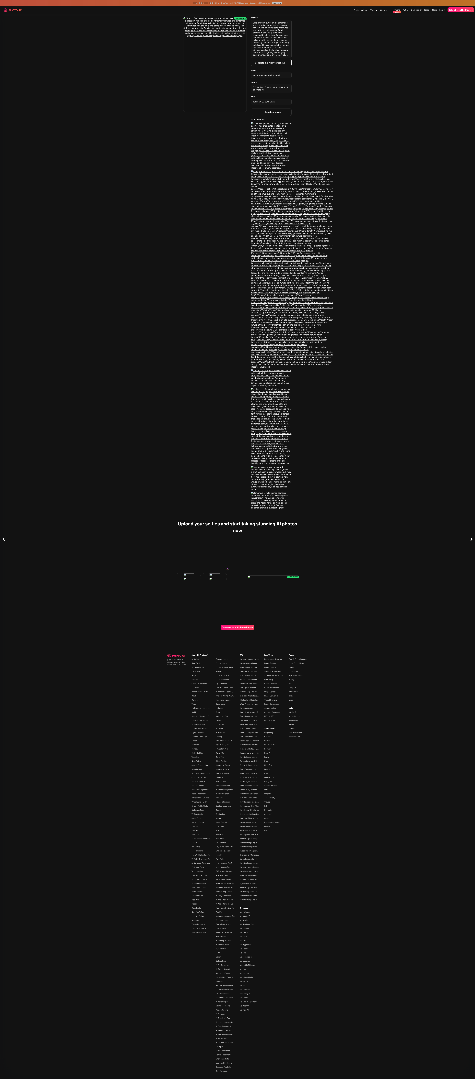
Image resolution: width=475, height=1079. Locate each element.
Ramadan (219, 834)
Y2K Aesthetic (197, 814)
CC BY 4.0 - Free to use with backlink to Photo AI (270, 88)
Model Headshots (198, 794)
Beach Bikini (221, 936)
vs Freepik (244, 949)
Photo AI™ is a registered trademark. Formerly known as (176, 660)
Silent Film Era (221, 761)
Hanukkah (220, 838)
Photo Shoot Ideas (296, 663)
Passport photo (222, 1010)
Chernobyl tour (222, 920)
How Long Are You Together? (227, 863)
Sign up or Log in (295, 675)
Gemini (267, 741)
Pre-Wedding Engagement (226, 977)
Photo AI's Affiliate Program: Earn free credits (258, 700)
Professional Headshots (200, 708)
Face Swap (268, 679)
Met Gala (219, 777)
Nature (218, 818)
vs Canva (244, 998)
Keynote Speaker (198, 781)
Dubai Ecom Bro (222, 675)
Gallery (291, 667)
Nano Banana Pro (223, 867)
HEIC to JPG (269, 716)
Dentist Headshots (223, 1055)
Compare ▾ (385, 10)
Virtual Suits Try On (199, 802)
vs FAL (242, 985)
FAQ (242, 655)
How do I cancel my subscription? (253, 659)
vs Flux (243, 969)
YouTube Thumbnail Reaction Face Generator (209, 859)
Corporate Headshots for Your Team (230, 989)
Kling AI (267, 753)
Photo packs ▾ (360, 10)
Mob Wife (195, 900)
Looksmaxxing (197, 851)
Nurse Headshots (223, 1051)
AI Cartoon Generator (224, 1042)
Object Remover (270, 700)
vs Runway (244, 928)
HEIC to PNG (269, 720)
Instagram (195, 671)
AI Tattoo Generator (224, 969)
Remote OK (293, 720)
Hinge (193, 675)
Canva (267, 818)
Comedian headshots (224, 667)
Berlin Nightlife (197, 753)
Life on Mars (221, 928)
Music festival (221, 822)
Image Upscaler (270, 692)
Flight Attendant (197, 732)
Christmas (220, 724)
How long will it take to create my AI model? (257, 810)
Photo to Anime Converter (226, 696)
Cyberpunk (220, 704)
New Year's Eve (197, 912)
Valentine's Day (222, 716)
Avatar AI (172, 662)
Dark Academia (222, 1071)
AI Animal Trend (222, 875)
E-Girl (218, 953)
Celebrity (195, 920)
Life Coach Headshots (200, 928)
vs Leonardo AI (246, 957)
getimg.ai (268, 814)
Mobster (194, 904)
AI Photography (197, 667)
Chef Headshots (222, 1059)
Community (416, 10)
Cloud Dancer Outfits (199, 777)
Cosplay (219, 737)
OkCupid (219, 1047)
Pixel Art (219, 912)
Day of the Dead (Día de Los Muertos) (231, 847)
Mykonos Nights (222, 773)
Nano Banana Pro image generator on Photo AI (259, 777)
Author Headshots (198, 932)
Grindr (193, 696)
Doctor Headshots (223, 663)
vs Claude (244, 981)
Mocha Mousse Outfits (200, 773)
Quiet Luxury (196, 769)
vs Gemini (244, 920)
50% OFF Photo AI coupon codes (253, 679)
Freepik (267, 769)
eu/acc (291, 724)
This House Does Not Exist (299, 732)
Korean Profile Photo (199, 806)
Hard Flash (195, 663)
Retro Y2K (195, 834)
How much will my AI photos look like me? (257, 806)
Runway (267, 749)
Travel (193, 704)
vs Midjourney (245, 912)
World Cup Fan (197, 871)
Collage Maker (270, 708)
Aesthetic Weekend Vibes (201, 716)
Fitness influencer (223, 802)
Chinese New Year (223, 851)
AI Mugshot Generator (224, 1034)
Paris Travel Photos (223, 879)
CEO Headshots (222, 993)
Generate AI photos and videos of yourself (257, 696)
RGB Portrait (221, 949)
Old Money (195, 847)
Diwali (218, 712)
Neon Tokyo (196, 761)
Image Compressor (272, 704)
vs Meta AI (244, 1010)
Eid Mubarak (221, 843)
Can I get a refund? (248, 688)
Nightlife (219, 855)
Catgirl (218, 957)
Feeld (193, 712)
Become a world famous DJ (227, 985)
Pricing (397, 10)
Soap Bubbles (197, 896)
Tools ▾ (373, 10)
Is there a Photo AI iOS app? (251, 749)
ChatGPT (268, 737)
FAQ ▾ (405, 10)
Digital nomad (221, 684)
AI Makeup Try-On (223, 940)
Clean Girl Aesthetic (199, 684)
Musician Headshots (224, 1063)
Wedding (195, 757)
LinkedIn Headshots (199, 720)
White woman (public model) (266, 75)
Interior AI (293, 712)
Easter (218, 720)
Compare (244, 908)
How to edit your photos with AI (252, 794)
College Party (221, 961)
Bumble (194, 679)
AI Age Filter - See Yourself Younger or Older (233, 900)
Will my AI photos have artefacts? (253, 892)
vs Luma (243, 936)
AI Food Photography (224, 790)
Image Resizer (270, 663)
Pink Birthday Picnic (224, 741)
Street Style (196, 818)
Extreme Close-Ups (199, 737)
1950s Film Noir (222, 749)
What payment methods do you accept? (256, 785)
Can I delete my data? (249, 712)
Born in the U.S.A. (223, 745)
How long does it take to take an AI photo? (257, 871)
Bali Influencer (221, 798)
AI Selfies (195, 688)
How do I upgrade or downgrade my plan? (257, 867)
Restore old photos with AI (250, 753)
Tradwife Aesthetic (223, 924)
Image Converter (271, 696)
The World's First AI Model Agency (205, 855)
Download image (272, 112)
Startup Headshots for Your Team (229, 998)
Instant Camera (197, 785)
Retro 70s (220, 757)
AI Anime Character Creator (227, 692)
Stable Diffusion (270, 785)
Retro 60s (195, 830)
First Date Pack (197, 867)
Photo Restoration (271, 688)
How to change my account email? (254, 843)
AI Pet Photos (221, 1038)
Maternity (219, 981)
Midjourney (268, 732)
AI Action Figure (222, 1002)
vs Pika (243, 940)
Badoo (218, 810)
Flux (266, 790)
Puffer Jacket (196, 892)
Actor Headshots (198, 724)
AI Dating (195, 659)
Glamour (194, 700)
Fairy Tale (220, 859)
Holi (217, 830)
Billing (434, 10)
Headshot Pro (269, 745)
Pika (266, 761)
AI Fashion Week (222, 945)
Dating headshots (223, 1006)
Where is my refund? (248, 790)
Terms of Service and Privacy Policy (176, 663)
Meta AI (267, 830)
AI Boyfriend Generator (200, 863)
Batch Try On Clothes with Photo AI (254, 769)
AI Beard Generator (223, 1026)
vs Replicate (245, 989)
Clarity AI (292, 728)
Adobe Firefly (269, 798)
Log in (442, 10)
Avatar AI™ (220, 671)
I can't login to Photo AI (249, 741)
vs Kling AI (244, 932)
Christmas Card (197, 810)
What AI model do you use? (251, 704)
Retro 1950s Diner (198, 887)
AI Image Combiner (272, 712)
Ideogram (268, 781)
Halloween (220, 708)
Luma (266, 757)
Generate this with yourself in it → (271, 63)
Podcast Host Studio (199, 875)
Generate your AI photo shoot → (237, 627)
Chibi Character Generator (226, 688)
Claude (267, 802)
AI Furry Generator (198, 883)
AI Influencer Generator (200, 838)
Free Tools (268, 655)
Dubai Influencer (222, 679)
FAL (265, 806)
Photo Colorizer (270, 684)
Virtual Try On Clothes (200, 798)
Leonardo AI (269, 777)
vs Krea (243, 953)
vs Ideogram (245, 961)
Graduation (220, 814)
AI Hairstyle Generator (224, 1022)
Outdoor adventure (223, 806)
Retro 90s (195, 826)
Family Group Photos (224, 892)
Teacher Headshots (223, 659)
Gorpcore (219, 728)
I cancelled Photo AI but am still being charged (259, 675)
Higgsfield (268, 765)
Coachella (220, 826)
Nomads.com (294, 716)
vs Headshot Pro (246, 924)
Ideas (426, 10)
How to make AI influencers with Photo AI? (257, 745)
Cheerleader (196, 908)
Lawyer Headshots (199, 728)
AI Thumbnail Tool (223, 1018)
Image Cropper (270, 667)
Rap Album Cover (223, 973)
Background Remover (273, 659)
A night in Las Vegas (224, 932)
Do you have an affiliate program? (253, 761)
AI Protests (220, 1014)
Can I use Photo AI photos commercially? (256, 818)
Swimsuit (195, 745)
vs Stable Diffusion (247, 965)
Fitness (194, 843)
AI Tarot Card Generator (201, 879)
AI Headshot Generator (273, 675)
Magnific (267, 794)
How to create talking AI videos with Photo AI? (258, 802)
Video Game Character (225, 883)
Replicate (268, 810)
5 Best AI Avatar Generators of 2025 (254, 765)
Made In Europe (197, 822)
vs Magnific (244, 973)
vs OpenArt (244, 1006)
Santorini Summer (223, 785)
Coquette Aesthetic (223, 1067)
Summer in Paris (222, 769)
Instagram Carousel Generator (228, 916)
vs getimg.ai (245, 993)
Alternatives (269, 728)
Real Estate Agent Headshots (203, 790)
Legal (291, 700)
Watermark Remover (272, 671)
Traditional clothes (223, 700)
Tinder (194, 741)
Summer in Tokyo (223, 765)
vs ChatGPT (245, 916)
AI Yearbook (221, 732)
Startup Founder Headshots (202, 765)
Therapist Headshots (199, 924)
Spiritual (194, 749)
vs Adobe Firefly (246, 977)
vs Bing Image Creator (249, 1002)
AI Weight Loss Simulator (226, 1030)
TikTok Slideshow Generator (227, 871)
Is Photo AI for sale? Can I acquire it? (255, 728)
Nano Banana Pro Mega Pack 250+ (205, 692)
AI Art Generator (222, 965)
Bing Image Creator (272, 822)
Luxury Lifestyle (197, 916)
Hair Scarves (221, 781)
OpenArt (267, 826)
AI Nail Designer (222, 794)
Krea (266, 773)
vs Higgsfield (245, 945)
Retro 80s (220, 753)
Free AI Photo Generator (298, 659)
